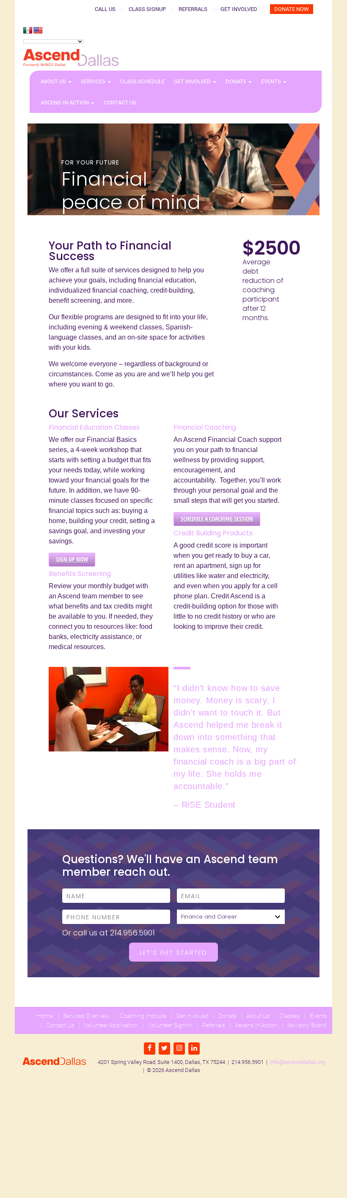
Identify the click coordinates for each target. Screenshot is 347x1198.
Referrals (193, 9)
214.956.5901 (132, 932)
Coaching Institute (143, 1015)
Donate (237, 81)
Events (271, 81)
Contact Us (120, 102)
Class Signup (147, 9)
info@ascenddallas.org (297, 1062)
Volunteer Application (111, 1025)
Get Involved (238, 9)
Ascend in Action (65, 102)
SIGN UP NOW (72, 559)
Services (94, 81)
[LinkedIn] (194, 1048)
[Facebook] (149, 1048)
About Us (54, 81)
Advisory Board (306, 1025)
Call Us (105, 9)
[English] (38, 31)
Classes (290, 1015)
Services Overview (86, 1015)
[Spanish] (28, 31)
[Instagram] (179, 1048)
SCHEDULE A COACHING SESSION (217, 519)
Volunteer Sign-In (170, 1025)
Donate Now (291, 9)
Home (45, 1015)
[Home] (70, 58)
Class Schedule (142, 81)
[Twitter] (164, 1048)
